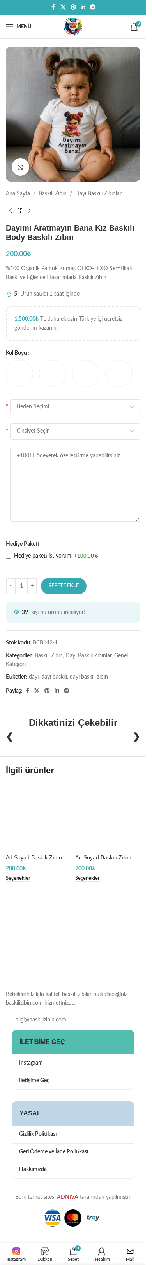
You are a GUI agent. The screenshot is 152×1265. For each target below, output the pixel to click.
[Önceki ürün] (10, 210)
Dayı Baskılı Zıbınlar (98, 194)
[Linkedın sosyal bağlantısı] (83, 7)
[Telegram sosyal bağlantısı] (93, 7)
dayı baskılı (54, 677)
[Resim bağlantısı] (45, 943)
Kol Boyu (16, 353)
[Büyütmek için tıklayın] (20, 167)
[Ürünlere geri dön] (20, 210)
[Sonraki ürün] (29, 210)
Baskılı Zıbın (53, 194)
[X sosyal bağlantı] (63, 7)
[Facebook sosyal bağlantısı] (53, 7)
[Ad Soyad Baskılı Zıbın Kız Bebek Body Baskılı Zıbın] (108, 817)
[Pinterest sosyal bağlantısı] (73, 7)
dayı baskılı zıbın (89, 677)
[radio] (19, 373)
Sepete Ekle (64, 585)
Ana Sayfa (18, 194)
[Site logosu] (73, 26)
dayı (34, 677)
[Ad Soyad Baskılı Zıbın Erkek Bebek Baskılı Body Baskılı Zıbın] (38, 817)
